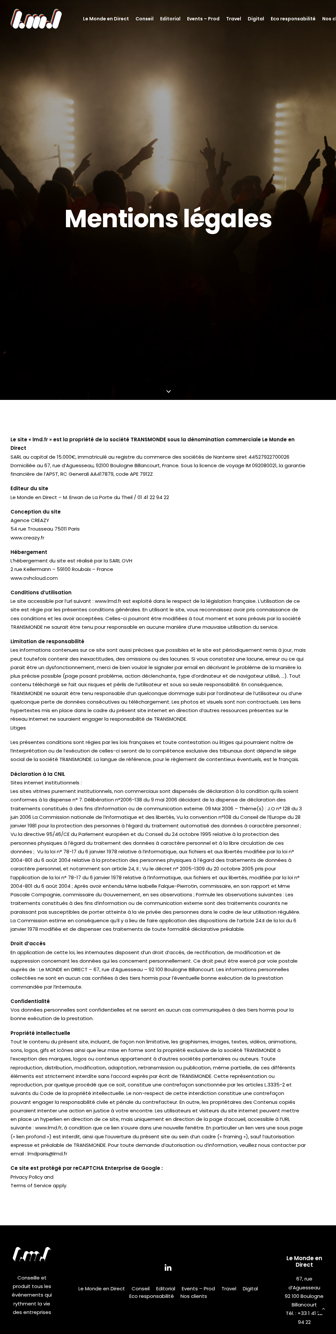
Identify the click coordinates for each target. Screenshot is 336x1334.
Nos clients (193, 1296)
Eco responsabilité (293, 18)
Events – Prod (203, 18)
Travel (233, 18)
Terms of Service (31, 1185)
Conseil (145, 18)
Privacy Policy (26, 1176)
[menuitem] (106, 18)
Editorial (170, 18)
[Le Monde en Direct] (36, 19)
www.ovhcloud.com (34, 578)
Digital (256, 18)
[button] (168, 1269)
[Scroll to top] (323, 1308)
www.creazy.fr (27, 537)
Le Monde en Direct (106, 18)
